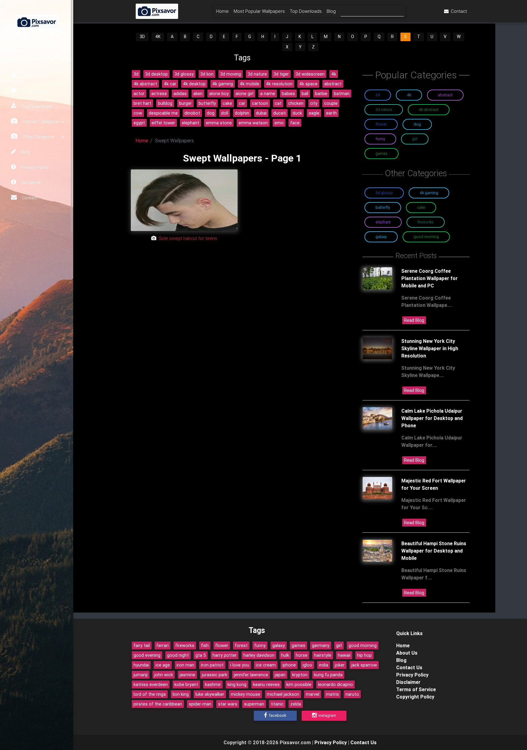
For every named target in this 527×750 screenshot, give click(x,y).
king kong (237, 684)
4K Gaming (429, 192)
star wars (227, 704)
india (323, 665)
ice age (163, 665)
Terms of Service (416, 689)
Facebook (277, 715)
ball (305, 93)
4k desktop (194, 84)
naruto (352, 694)
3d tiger (281, 74)
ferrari (162, 645)
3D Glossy (384, 192)
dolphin (242, 113)
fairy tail (142, 645)
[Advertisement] (242, 303)
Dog (417, 124)
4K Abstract (429, 109)
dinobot (192, 113)
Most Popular (34, 91)
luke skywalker (209, 694)
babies (288, 93)
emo (279, 123)
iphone (289, 665)
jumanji (141, 674)
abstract (333, 84)
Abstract (445, 95)
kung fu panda (328, 674)
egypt (139, 123)
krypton (299, 674)
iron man (185, 665)
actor (139, 93)
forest (241, 645)
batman (342, 93)
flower (221, 645)
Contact (29, 198)
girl (339, 645)
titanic (277, 704)
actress (159, 93)
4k (333, 74)
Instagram (326, 715)
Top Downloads (36, 106)
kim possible (298, 684)
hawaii (344, 655)
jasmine (187, 674)
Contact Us (409, 667)
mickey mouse (245, 694)
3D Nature (383, 109)
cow (138, 113)
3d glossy (184, 74)
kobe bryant (186, 684)
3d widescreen (310, 74)
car (242, 103)
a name (267, 93)
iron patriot (212, 665)
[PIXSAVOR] (36, 21)
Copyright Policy (415, 697)
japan (280, 674)
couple (331, 103)
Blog (25, 152)
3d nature (257, 74)
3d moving (230, 74)
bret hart (142, 103)
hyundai (141, 665)
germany (320, 645)
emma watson (253, 123)
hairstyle (322, 655)
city (313, 103)
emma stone (219, 123)
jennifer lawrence (251, 674)
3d (136, 74)
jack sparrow (364, 665)
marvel (312, 694)
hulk (285, 655)
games (298, 645)
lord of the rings (150, 694)
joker (340, 665)
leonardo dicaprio (335, 684)
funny (260, 645)
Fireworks (426, 222)
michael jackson (283, 694)
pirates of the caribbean (158, 704)
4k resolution (279, 84)
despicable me (163, 113)
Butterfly (382, 207)
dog (210, 113)
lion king (181, 694)
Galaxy (381, 236)
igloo (307, 665)
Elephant (383, 222)
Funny (380, 138)
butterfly (207, 103)
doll (224, 113)
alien (198, 93)
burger (185, 103)
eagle (314, 113)
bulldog (165, 103)
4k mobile (249, 84)
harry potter (225, 655)
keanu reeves (266, 684)
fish (205, 645)
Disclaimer (30, 182)
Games (381, 153)
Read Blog (414, 320)
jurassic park (214, 674)
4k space (308, 84)
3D (142, 36)
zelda (295, 704)
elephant (190, 123)
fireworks (184, 645)
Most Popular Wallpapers (259, 11)
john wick (163, 674)
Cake (421, 207)
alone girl (244, 93)
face (294, 123)
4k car (170, 84)
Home (27, 76)
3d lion (206, 74)
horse (301, 655)
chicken (295, 103)
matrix (332, 694)
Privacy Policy (34, 167)
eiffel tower (163, 123)
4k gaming (222, 84)
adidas (180, 93)
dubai (261, 113)
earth (331, 113)
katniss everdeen (151, 684)
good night (178, 655)
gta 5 (200, 655)
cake (227, 103)
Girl (415, 138)
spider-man (200, 704)
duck (297, 113)
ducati (279, 113)
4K (157, 36)
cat (278, 103)
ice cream (266, 665)
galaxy (278, 645)
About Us (407, 653)
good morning (363, 645)
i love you (239, 665)
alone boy (219, 93)
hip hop (364, 655)
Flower (381, 124)
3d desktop (156, 74)
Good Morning (426, 236)
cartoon (260, 103)
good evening (147, 655)
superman (254, 704)
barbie (321, 93)
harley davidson (258, 655)
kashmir (213, 684)
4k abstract (145, 84)
